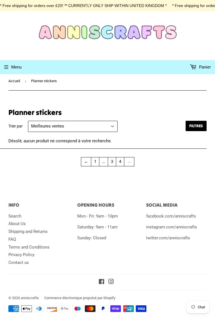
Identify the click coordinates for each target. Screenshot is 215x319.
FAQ (12, 239)
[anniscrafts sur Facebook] (101, 282)
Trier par (15, 126)
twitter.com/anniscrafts (168, 237)
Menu (16, 67)
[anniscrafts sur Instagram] (111, 282)
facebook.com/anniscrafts (171, 216)
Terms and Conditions (29, 247)
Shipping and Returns (28, 231)
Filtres (196, 125)
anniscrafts (30, 298)
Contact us (18, 262)
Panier (204, 67)
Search (14, 216)
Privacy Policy (21, 254)
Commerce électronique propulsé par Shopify (79, 298)
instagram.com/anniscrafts (171, 227)
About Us (17, 223)
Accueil (14, 81)
